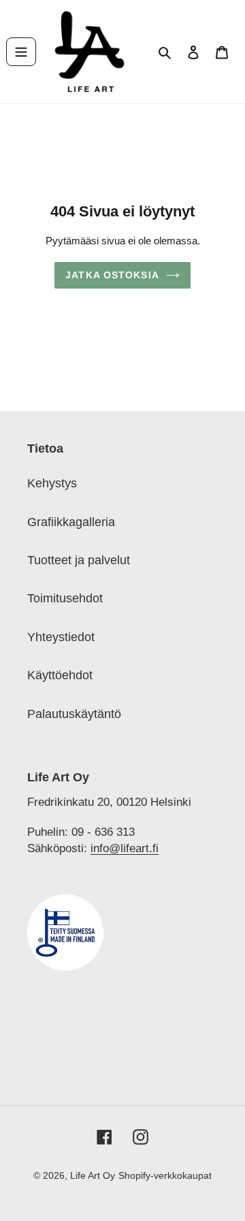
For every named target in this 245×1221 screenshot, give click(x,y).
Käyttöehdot (60, 675)
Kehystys (52, 483)
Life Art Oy (92, 1175)
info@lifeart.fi (125, 848)
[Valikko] (21, 51)
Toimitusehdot (65, 598)
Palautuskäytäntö (74, 714)
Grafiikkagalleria (71, 522)
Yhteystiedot (61, 637)
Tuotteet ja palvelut (78, 560)
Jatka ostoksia (112, 275)
